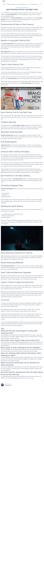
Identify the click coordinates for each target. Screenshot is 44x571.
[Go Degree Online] (5, 2)
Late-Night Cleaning (11, 4)
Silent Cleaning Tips (34, 4)
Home (4, 4)
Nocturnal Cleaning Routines (22, 4)
